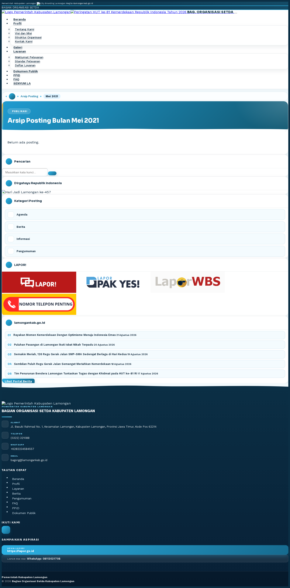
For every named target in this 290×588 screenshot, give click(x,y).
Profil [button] (17, 23)
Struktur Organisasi (28, 37)
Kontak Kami (23, 41)
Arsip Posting (29, 96)
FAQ (16, 79)
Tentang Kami (24, 29)
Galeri (17, 47)
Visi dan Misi (23, 33)
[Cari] (52, 173)
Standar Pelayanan (27, 61)
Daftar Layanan (25, 65)
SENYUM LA (22, 83)
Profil (16, 483)
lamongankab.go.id (83, 3)
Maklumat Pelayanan (29, 57)
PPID (16, 75)
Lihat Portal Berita (18, 381)
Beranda (19, 19)
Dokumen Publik (25, 71)
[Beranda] (12, 96)
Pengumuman (21, 498)
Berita (16, 493)
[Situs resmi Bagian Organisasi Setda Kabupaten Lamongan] (6, 530)
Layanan (18, 488)
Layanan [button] (19, 51)
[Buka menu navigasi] (235, 13)
